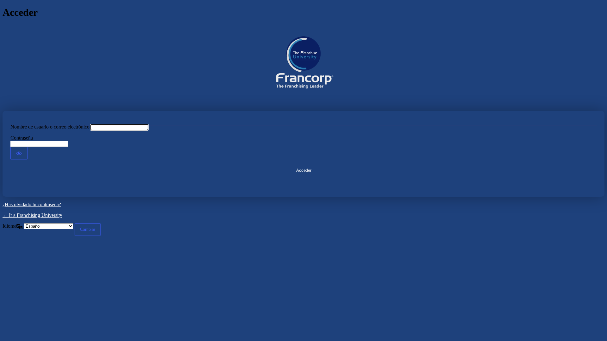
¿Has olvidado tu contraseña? (32, 204)
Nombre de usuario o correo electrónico (49, 126)
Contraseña (21, 138)
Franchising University (303, 64)
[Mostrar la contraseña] (19, 153)
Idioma (9, 226)
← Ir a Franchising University (32, 215)
